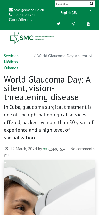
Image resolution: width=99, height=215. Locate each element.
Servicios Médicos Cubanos (11, 61)
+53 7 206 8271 (24, 15)
